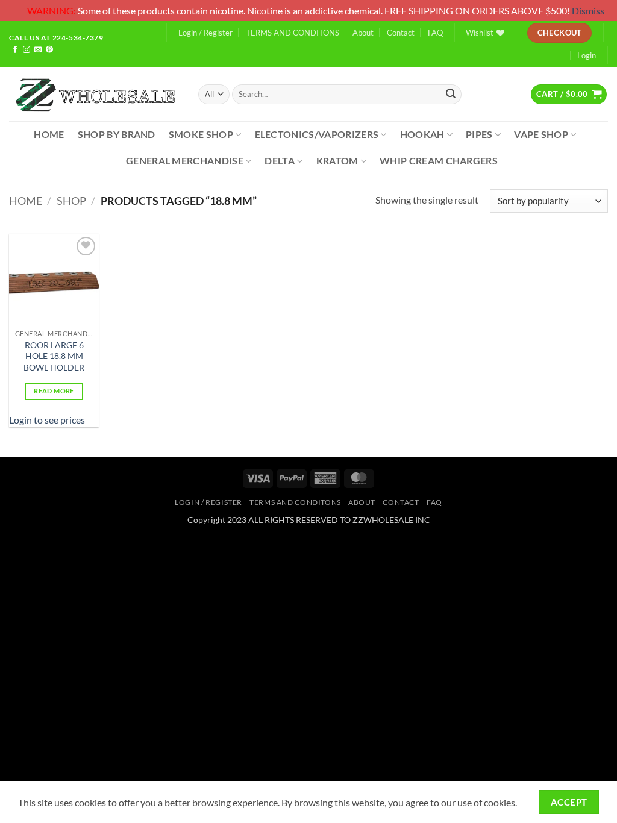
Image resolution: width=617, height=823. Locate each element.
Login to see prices (47, 419)
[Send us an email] (38, 50)
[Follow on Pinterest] (49, 50)
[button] (569, 94)
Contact (401, 32)
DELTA (280, 160)
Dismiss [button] (588, 10)
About (363, 32)
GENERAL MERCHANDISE (184, 160)
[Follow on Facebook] (15, 50)
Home (25, 200)
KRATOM (337, 160)
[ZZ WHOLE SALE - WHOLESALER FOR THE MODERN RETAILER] (94, 94)
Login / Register (205, 32)
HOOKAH (422, 134)
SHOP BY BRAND (116, 134)
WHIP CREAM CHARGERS (439, 160)
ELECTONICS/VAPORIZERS (317, 134)
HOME (49, 134)
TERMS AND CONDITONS (292, 32)
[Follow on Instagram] (26, 50)
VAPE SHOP (541, 134)
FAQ (435, 32)
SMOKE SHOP (201, 134)
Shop (71, 200)
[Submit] (450, 94)
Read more (54, 391)
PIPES (479, 134)
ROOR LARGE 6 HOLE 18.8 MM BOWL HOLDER (53, 356)
